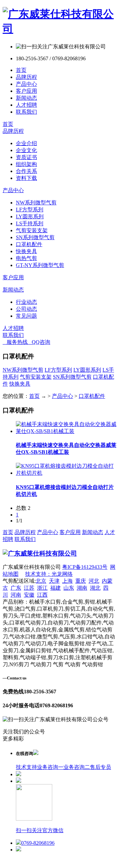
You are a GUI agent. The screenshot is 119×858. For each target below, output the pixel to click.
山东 (68, 588)
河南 (16, 595)
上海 (67, 581)
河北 (94, 581)
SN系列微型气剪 (35, 237)
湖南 (82, 588)
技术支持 (26, 767)
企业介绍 (26, 143)
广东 (16, 588)
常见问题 (26, 316)
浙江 (42, 588)
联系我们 (26, 112)
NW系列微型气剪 (36, 202)
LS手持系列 (29, 223)
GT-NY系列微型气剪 (40, 265)
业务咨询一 (50, 767)
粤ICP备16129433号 (84, 567)
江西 (42, 595)
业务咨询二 (76, 767)
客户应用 (26, 91)
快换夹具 (26, 251)
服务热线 (15, 342)
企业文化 (26, 150)
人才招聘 (26, 105)
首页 (21, 70)
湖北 (95, 588)
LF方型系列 (29, 209)
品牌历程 (26, 77)
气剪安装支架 (32, 230)
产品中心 (26, 84)
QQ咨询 (39, 342)
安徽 (29, 595)
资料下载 (26, 178)
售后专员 (100, 767)
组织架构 (26, 164)
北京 (41, 581)
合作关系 (26, 171)
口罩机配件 (29, 244)
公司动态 (26, 309)
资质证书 (26, 157)
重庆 (80, 581)
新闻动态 (26, 98)
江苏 (29, 588)
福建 (55, 588)
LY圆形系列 (30, 216)
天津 (54, 581)
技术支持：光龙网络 (49, 574)
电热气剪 (26, 258)
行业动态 (26, 302)
